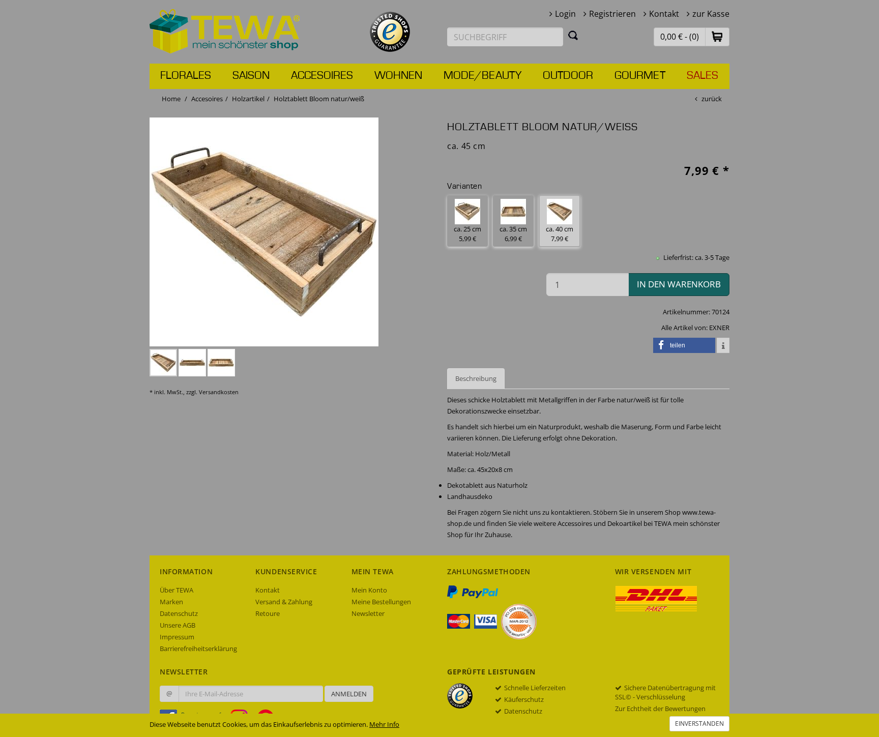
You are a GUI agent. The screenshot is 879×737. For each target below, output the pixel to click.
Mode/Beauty (482, 75)
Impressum (177, 636)
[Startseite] (225, 30)
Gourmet (639, 75)
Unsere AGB (177, 625)
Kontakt (664, 13)
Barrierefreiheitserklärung (198, 648)
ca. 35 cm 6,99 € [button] (513, 233)
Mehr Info (384, 724)
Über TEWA (176, 590)
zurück (711, 98)
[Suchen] (573, 35)
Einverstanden (699, 723)
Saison (251, 75)
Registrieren (612, 13)
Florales (185, 75)
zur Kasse (710, 13)
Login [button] (565, 13)
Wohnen (398, 75)
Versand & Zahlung (283, 601)
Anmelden (349, 693)
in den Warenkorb (679, 284)
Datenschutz (179, 613)
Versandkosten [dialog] (219, 392)
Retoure (267, 613)
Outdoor (568, 75)
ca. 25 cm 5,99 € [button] (467, 233)
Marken (171, 601)
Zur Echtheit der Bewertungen (660, 708)
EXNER (719, 327)
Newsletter (368, 613)
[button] (717, 36)
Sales (702, 75)
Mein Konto (369, 590)
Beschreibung (475, 378)
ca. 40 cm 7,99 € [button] (559, 233)
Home (171, 98)
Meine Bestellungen (381, 601)
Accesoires (322, 75)
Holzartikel (248, 98)
